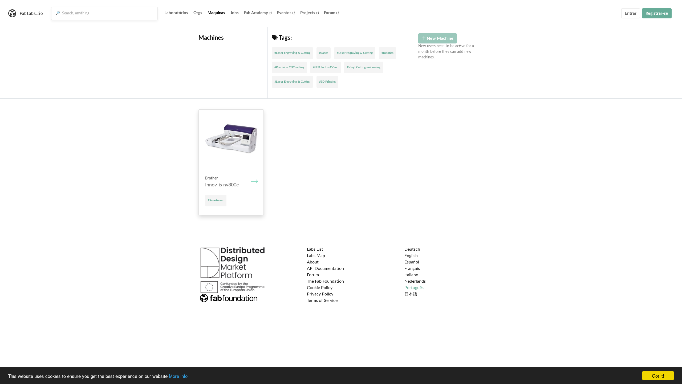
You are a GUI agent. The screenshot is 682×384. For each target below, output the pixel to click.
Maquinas (216, 13)
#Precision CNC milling (289, 67)
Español (411, 262)
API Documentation (325, 268)
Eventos (284, 13)
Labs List (315, 249)
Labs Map (316, 256)
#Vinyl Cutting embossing (363, 67)
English (411, 256)
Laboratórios (176, 13)
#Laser (323, 52)
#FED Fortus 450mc (325, 67)
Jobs (234, 13)
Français (412, 268)
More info (178, 376)
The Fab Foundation (325, 281)
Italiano (411, 275)
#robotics (387, 52)
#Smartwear (216, 200)
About (313, 262)
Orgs (197, 13)
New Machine (439, 38)
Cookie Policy (319, 288)
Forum (329, 13)
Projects (307, 13)
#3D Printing (327, 81)
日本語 (410, 294)
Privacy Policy (320, 294)
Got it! (658, 375)
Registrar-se (657, 13)
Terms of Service (322, 300)
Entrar (630, 13)
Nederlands (415, 281)
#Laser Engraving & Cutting (292, 52)
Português (414, 288)
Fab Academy (256, 13)
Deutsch (412, 249)
